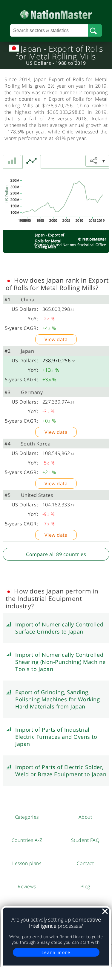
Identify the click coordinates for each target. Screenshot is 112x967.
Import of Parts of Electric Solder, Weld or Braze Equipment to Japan (60, 770)
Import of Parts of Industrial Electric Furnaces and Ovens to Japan (56, 736)
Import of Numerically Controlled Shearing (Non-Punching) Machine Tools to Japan (60, 662)
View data (56, 339)
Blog (85, 886)
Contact (85, 863)
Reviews (27, 886)
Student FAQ (85, 840)
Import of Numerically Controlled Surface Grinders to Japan (59, 628)
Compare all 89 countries (56, 554)
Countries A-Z (27, 840)
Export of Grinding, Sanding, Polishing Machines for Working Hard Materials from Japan (57, 699)
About (85, 817)
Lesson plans (26, 863)
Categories (27, 817)
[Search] (95, 30)
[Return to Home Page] (56, 13)
